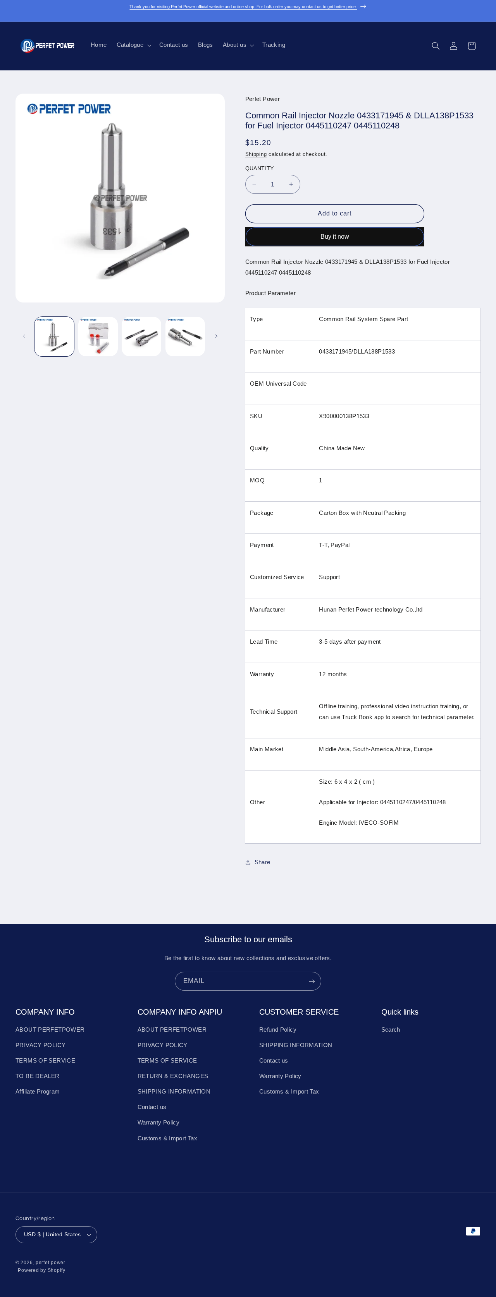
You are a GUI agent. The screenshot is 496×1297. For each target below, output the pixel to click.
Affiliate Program (38, 1092)
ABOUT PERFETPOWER (50, 1030)
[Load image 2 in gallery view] (98, 336)
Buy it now (334, 236)
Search (390, 1030)
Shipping (256, 154)
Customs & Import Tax (168, 1138)
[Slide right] (216, 336)
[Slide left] (24, 336)
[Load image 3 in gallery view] (141, 336)
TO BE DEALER (38, 1076)
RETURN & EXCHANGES (173, 1076)
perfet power (50, 1262)
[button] (133, 45)
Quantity (259, 168)
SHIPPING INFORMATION (174, 1092)
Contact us (152, 1107)
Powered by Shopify (41, 1270)
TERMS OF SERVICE (45, 1061)
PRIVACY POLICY (40, 1045)
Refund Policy (277, 1030)
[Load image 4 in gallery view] (185, 336)
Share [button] (262, 862)
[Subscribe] (312, 981)
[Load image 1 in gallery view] (54, 336)
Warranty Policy (159, 1123)
